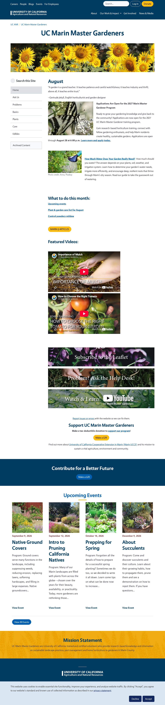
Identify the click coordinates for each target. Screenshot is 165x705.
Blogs (31, 4)
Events (39, 4)
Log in (135, 3)
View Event (18, 607)
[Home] (29, 13)
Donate (147, 3)
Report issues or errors (84, 418)
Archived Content (21, 145)
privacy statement (102, 690)
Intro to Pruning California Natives (59, 551)
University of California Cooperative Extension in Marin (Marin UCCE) (103, 444)
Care (15, 126)
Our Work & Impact (109, 13)
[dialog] (82, 693)
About (94, 13)
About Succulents (133, 545)
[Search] (127, 3)
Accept (148, 698)
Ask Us (16, 97)
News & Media (146, 13)
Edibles (16, 133)
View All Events (21, 622)
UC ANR (14, 24)
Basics (15, 111)
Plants (15, 119)
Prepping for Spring (99, 545)
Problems (17, 104)
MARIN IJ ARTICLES (59, 229)
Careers (14, 4)
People (23, 4)
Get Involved (130, 13)
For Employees (51, 4)
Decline (135, 698)
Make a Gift (101, 437)
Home (16, 89)
